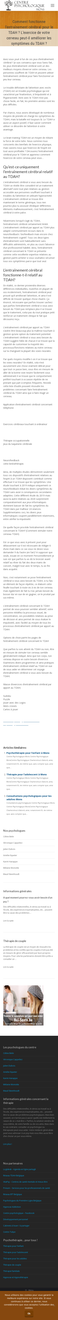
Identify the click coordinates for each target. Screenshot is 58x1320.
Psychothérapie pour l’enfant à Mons (27, 752)
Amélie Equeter (10, 855)
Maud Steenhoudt (11, 874)
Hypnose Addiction (12, 1207)
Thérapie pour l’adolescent (15, 1252)
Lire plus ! (7, 1144)
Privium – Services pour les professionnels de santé (26, 1188)
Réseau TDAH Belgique (13, 1175)
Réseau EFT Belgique (12, 1194)
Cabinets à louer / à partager (16, 1225)
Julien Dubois (9, 849)
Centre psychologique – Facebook (18, 1213)
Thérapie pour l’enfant (13, 1246)
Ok (29, 1313)
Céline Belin (8, 836)
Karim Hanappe (10, 861)
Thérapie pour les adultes (15, 1258)
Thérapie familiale (11, 1271)
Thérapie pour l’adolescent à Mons (26, 774)
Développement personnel (15, 1219)
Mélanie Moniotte (11, 868)
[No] (54, 1305)
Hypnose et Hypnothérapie (15, 1277)
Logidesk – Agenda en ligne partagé (19, 1169)
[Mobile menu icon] (52, 5)
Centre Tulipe (9, 1232)
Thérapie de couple (12, 1264)
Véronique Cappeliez (12, 842)
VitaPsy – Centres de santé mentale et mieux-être (25, 1181)
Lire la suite (8, 920)
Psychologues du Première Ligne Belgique (22, 1200)
